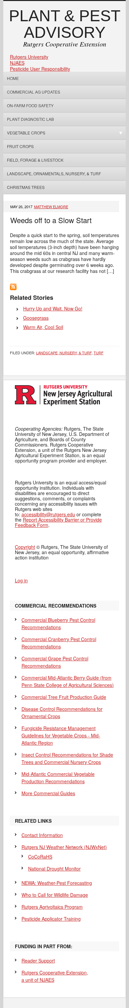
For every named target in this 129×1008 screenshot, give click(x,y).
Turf (99, 352)
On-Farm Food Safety (30, 105)
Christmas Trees (26, 187)
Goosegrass (36, 317)
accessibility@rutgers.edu (48, 514)
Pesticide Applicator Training (51, 918)
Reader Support (38, 960)
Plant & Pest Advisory (64, 24)
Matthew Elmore (51, 206)
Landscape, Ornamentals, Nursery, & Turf (54, 173)
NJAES (17, 62)
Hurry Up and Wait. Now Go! (52, 308)
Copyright (25, 547)
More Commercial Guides (48, 793)
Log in (21, 580)
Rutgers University (29, 56)
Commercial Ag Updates (33, 92)
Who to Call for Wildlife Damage (55, 894)
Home (13, 78)
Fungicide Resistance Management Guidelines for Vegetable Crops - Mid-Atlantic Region (61, 735)
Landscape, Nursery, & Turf (64, 352)
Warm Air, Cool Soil (43, 327)
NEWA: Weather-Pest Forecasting (57, 883)
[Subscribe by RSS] (13, 288)
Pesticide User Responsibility (40, 68)
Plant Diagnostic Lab (30, 119)
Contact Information (42, 835)
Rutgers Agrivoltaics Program (52, 906)
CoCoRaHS (40, 856)
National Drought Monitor (54, 868)
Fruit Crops (20, 146)
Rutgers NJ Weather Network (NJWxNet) (64, 847)
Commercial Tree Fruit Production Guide (64, 697)
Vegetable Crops (24, 132)
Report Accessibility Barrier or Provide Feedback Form (58, 522)
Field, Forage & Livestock (35, 160)
